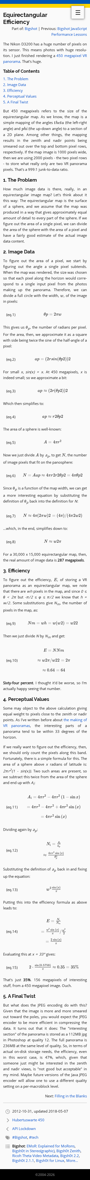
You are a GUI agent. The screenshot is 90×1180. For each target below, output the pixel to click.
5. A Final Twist (15, 102)
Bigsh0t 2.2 (69, 1155)
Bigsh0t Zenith (68, 1150)
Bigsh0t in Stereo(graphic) (33, 1150)
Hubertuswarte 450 (28, 1119)
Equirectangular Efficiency (25, 18)
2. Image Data (14, 84)
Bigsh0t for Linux (50, 1160)
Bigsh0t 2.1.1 (23, 1160)
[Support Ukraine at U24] (45, 4)
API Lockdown (24, 1128)
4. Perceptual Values (19, 96)
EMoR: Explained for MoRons (51, 1146)
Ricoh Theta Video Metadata (35, 1155)
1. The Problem (15, 78)
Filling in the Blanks (71, 1096)
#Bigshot (19, 1137)
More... (72, 1160)
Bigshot (31, 28)
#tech (33, 1137)
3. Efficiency (13, 90)
